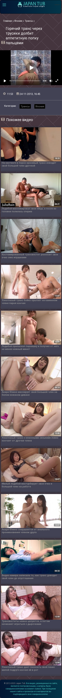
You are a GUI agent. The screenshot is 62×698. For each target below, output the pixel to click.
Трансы (25, 106)
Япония (39, 106)
